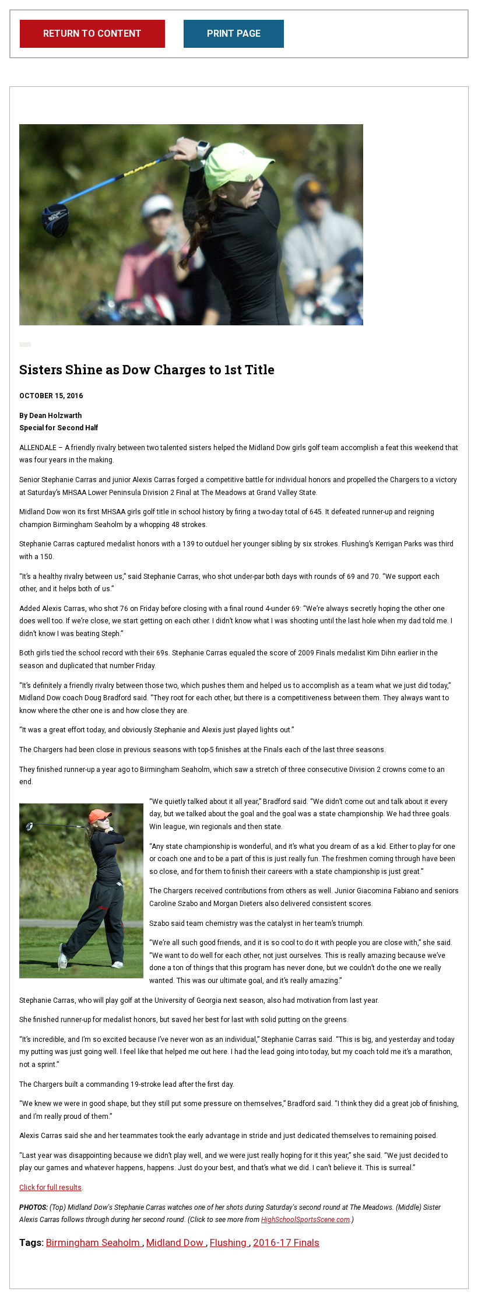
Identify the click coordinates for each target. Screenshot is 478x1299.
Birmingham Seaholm (94, 1242)
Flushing (229, 1242)
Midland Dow (176, 1242)
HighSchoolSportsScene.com (305, 1220)
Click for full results (50, 1188)
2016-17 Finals (286, 1242)
